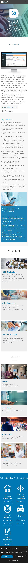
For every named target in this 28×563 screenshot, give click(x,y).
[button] (14, 560)
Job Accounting (7, 111)
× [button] (26, 548)
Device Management (9, 107)
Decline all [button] (20, 556)
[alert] (14, 554)
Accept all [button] (7, 556)
